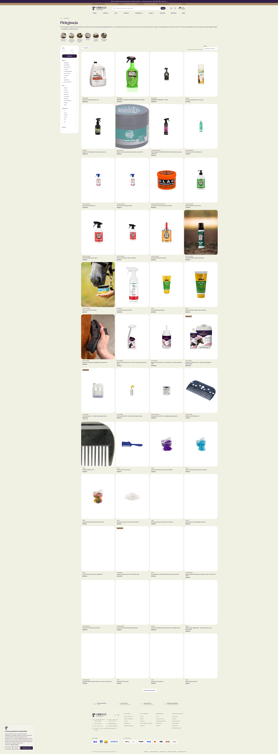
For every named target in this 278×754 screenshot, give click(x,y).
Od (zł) (63, 50)
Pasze (94, 13)
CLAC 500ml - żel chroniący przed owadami (161, 205)
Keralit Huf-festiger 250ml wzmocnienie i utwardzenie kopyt (165, 627)
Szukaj (163, 8)
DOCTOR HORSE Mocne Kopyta (158, 258)
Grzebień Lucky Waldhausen (192, 416)
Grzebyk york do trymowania (124, 469)
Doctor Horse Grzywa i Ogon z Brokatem (126, 258)
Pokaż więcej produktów (149, 690)
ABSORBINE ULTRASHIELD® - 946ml (159, 99)
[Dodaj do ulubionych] (112, 54)
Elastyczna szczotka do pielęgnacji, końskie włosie (95, 362)
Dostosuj (9, 748)
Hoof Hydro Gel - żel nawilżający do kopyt (195, 522)
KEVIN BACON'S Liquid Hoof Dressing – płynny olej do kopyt (97, 681)
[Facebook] (115, 715)
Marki (183, 13)
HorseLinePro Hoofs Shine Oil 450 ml (91, 627)
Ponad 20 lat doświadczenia (163, 4)
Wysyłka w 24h (141, 4)
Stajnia (151, 13)
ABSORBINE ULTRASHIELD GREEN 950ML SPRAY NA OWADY (131, 99)
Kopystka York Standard (191, 681)
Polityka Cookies (14, 744)
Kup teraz (163, 1)
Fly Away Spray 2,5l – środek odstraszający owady (95, 416)
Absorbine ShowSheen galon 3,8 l (91, 99)
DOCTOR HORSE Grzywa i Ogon (90, 258)
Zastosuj (69, 56)
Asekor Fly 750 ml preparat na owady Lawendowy (94, 152)
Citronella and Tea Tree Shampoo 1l (193, 152)
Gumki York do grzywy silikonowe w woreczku (128, 522)
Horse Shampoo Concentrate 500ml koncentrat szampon (165, 574)
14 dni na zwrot (122, 4)
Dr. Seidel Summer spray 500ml (124, 310)
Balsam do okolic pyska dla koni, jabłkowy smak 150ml (130, 152)
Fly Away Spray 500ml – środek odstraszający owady (129, 416)
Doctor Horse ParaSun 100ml (90, 310)
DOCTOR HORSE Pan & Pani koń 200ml (194, 258)
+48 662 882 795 (98, 723)
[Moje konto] (171, 8)
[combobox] (138, 8)
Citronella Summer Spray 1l (89, 205)
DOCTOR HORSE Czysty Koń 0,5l (193, 205)
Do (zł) (72, 50)
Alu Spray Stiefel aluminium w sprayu (194, 99)
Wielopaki (162, 13)
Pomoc (184, 4)
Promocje (173, 13)
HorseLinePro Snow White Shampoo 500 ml (127, 627)
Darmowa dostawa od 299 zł (99, 4)
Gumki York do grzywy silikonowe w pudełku (161, 469)
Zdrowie (126, 13)
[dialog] (19, 738)
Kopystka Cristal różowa (123, 681)
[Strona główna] (61, 18)
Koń (116, 13)
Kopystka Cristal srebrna (157, 681)
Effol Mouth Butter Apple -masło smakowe (195, 310)
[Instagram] (118, 715)
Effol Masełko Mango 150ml (157, 310)
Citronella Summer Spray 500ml (124, 205)
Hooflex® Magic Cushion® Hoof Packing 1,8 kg (128, 574)
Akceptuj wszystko (26, 748)
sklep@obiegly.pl (112, 723)
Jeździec (105, 13)
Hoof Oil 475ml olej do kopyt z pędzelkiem (93, 574)
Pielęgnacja (138, 13)
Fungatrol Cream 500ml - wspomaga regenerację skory (164, 416)
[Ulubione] (175, 8)
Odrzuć (16, 748)
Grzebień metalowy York (88, 469)
